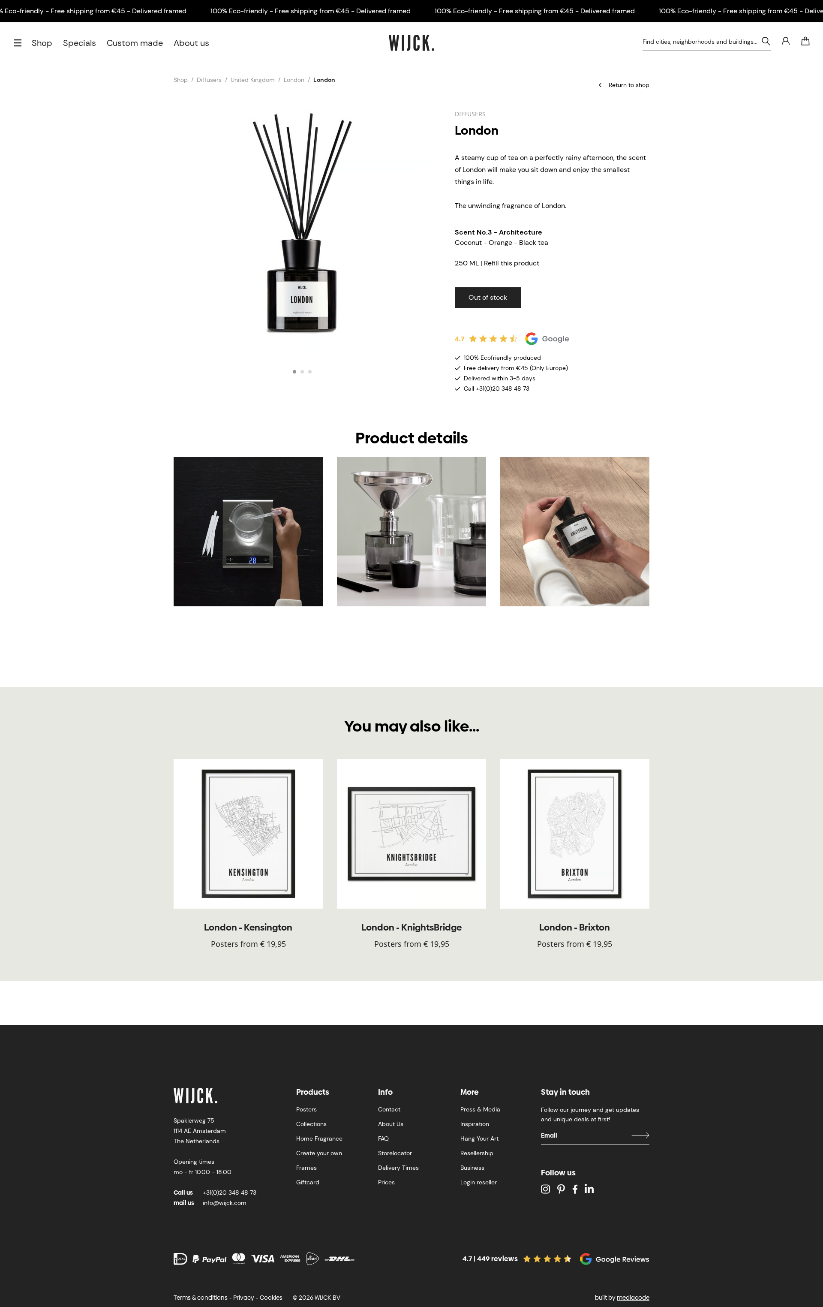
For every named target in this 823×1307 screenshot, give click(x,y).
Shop (42, 42)
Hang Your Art (479, 1138)
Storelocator (395, 1153)
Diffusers (209, 80)
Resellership (476, 1153)
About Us (390, 1124)
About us (191, 42)
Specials (79, 42)
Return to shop (629, 85)
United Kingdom (253, 80)
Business (472, 1167)
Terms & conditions (201, 1297)
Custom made (135, 42)
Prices (386, 1182)
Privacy (243, 1297)
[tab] (294, 371)
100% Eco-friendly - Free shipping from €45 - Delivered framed (310, 10)
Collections (311, 1124)
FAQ (383, 1138)
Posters (306, 1109)
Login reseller (478, 1182)
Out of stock (488, 297)
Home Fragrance (319, 1138)
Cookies (271, 1297)
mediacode (633, 1297)
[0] (805, 41)
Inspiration (474, 1124)
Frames (306, 1167)
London (294, 80)
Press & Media (480, 1109)
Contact (389, 1109)
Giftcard (307, 1182)
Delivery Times (398, 1167)
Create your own (319, 1153)
